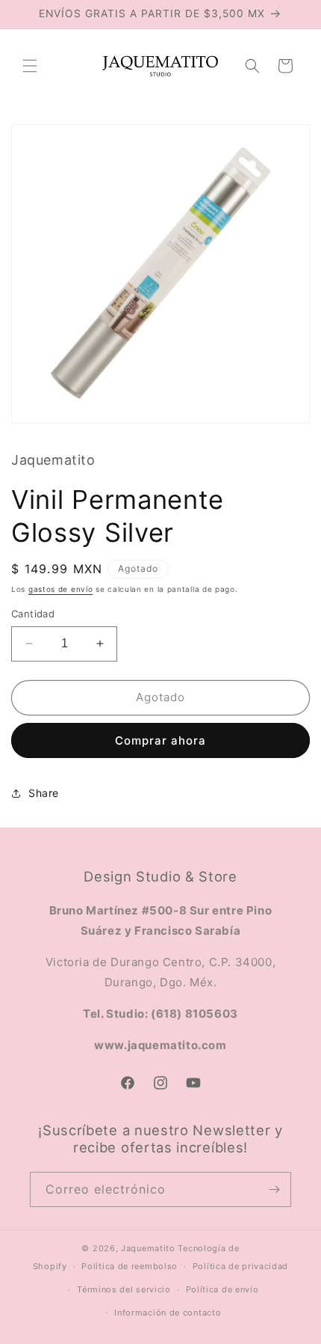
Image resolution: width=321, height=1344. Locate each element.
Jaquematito (148, 1248)
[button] (29, 65)
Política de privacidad (240, 1266)
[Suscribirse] (274, 1189)
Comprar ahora (160, 740)
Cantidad (32, 614)
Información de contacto (167, 1312)
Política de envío (222, 1289)
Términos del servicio (124, 1289)
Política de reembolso (129, 1266)
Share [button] (43, 792)
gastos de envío (60, 588)
